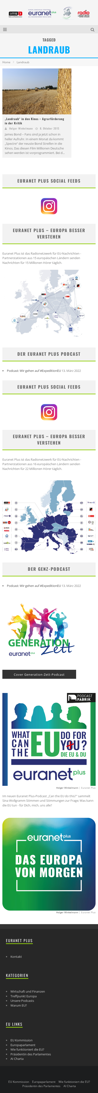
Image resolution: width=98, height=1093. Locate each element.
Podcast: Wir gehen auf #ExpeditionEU (34, 371)
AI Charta (17, 1059)
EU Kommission (21, 1040)
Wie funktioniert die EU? (27, 1049)
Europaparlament (22, 1045)
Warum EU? (18, 1005)
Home (6, 62)
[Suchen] (93, 29)
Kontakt (16, 956)
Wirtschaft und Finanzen (27, 991)
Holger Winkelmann (21, 128)
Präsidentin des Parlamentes (30, 1054)
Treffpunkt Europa (23, 996)
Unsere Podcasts (22, 1001)
